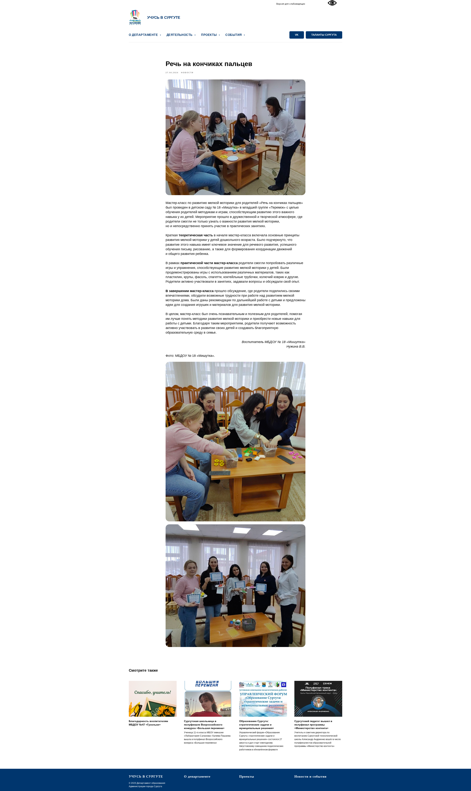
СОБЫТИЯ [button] (234, 34)
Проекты (246, 776)
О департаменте (197, 776)
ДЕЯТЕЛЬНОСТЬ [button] (180, 34)
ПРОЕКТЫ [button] (209, 34)
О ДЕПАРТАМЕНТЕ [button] (144, 34)
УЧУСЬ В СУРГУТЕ (163, 17)
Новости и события (310, 776)
